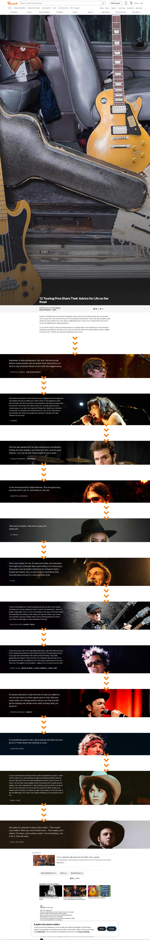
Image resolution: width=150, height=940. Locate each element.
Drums (54, 8)
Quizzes (90, 12)
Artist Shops (122, 8)
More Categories (75, 8)
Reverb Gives (130, 8)
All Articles (14, 12)
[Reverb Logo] (12, 3)
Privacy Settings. (84, 932)
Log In (141, 3)
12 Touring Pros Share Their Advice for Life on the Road (73, 300)
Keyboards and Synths (34, 8)
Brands (102, 8)
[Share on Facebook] (96, 309)
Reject (102, 929)
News (106, 8)
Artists (29, 12)
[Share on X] (98, 309)
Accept (111, 929)
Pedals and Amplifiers (20, 8)
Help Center (139, 8)
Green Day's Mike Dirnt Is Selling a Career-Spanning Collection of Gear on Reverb (74, 898)
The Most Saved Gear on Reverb (96, 897)
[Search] (103, 3)
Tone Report (136, 12)
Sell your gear (115, 3)
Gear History (106, 12)
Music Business (77, 873)
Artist (54, 309)
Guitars (10, 8)
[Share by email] (102, 309)
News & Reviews (44, 12)
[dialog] (75, 929)
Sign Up (136, 3)
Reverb (58, 308)
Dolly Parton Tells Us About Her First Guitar (49, 898)
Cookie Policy (40, 932)
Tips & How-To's (121, 12)
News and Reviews (45, 309)
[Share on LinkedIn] (94, 309)
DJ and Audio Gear (63, 8)
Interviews (59, 12)
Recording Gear (46, 8)
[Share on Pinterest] (100, 309)
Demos (75, 12)
